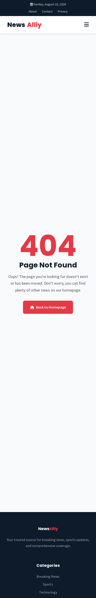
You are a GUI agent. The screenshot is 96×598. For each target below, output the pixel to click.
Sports (48, 584)
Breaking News (48, 576)
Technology (48, 592)
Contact (47, 11)
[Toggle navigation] (86, 25)
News (24, 24)
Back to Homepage (51, 307)
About (33, 11)
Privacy (63, 11)
